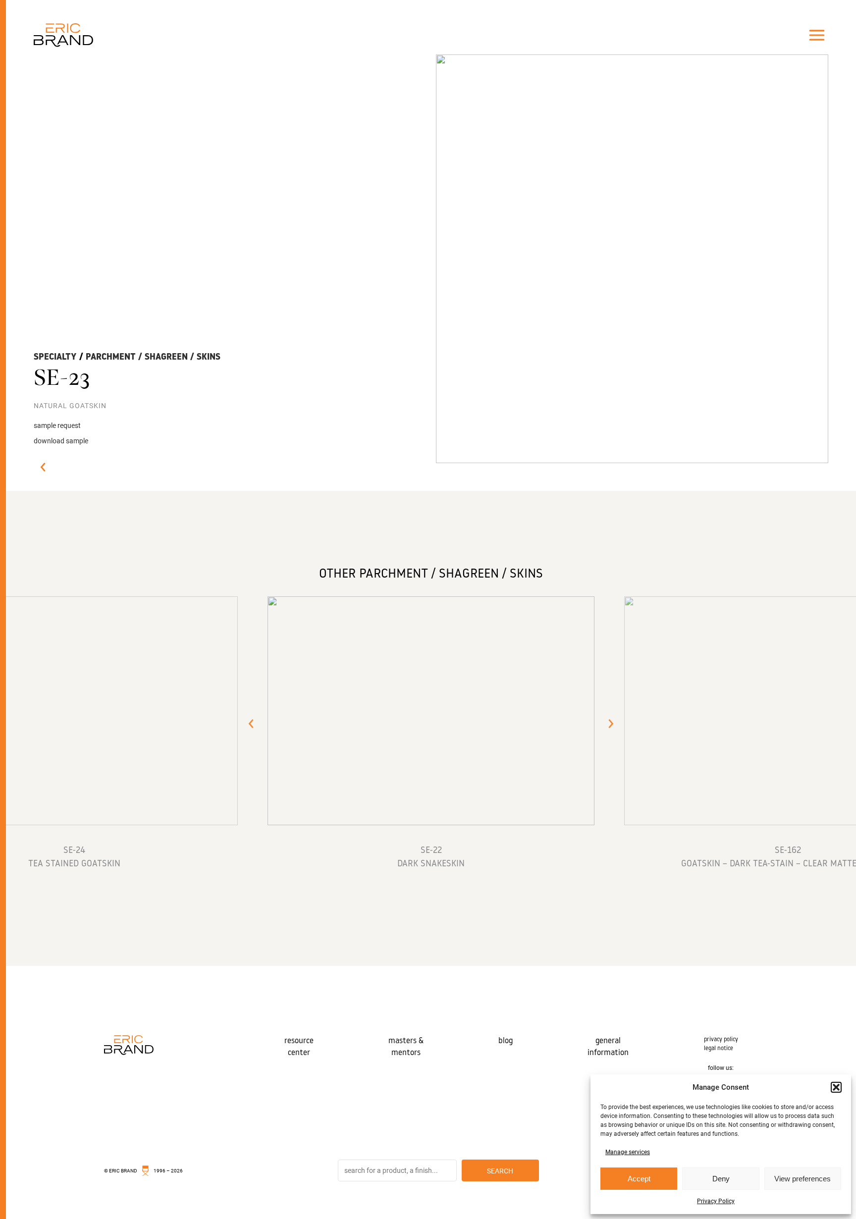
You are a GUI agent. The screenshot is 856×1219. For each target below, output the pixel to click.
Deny (721, 1178)
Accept (639, 1178)
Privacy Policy (716, 1201)
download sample (61, 441)
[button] (836, 1087)
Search (500, 1171)
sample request (57, 425)
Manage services (627, 1152)
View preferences (802, 1178)
